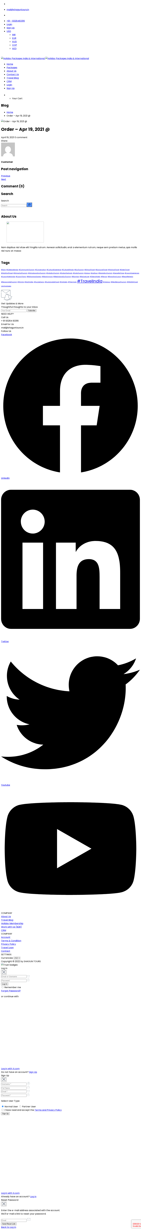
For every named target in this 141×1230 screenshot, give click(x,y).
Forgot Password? (11, 990)
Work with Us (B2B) (11, 926)
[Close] (4, 972)
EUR (14, 38)
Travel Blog (13, 77)
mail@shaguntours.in (18, 9)
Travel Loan (7, 947)
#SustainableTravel (52, 282)
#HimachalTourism (20, 273)
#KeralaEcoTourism (105, 273)
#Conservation (40, 270)
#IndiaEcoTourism (52, 273)
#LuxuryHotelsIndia (8, 277)
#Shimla (20, 282)
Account (5, 937)
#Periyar (104, 277)
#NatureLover (85, 277)
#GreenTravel (125, 270)
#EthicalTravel (89, 270)
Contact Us (13, 74)
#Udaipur (106, 282)
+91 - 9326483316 (16, 20)
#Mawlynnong (47, 277)
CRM (9, 81)
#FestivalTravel (113, 270)
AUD (14, 41)
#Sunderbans (39, 282)
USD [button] (9, 31)
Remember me (12, 987)
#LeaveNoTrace (118, 273)
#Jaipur (87, 273)
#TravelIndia (89, 281)
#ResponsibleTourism (9, 282)
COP (14, 45)
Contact (5, 951)
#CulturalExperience (54, 270)
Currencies (7, 958)
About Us (11, 71)
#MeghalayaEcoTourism (62, 277)
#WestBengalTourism (118, 282)
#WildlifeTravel (132, 282)
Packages (12, 67)
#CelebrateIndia (12, 270)
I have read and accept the (33, 1110)
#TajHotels (63, 282)
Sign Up (11, 27)
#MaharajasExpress (34, 277)
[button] (73, 94)
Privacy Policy (8, 944)
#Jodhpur (94, 273)
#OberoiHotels (95, 277)
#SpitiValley (29, 282)
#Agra (3, 270)
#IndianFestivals (66, 273)
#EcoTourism (79, 270)
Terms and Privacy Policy (48, 1110)
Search (5, 200)
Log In (33, 1196)
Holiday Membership (12, 923)
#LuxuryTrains (21, 277)
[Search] (29, 204)
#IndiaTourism (78, 273)
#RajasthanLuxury (114, 277)
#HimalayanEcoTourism (37, 273)
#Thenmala (72, 282)
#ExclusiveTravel (101, 270)
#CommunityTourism (27, 270)
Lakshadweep (6, 286)
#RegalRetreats (127, 277)
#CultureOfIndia (68, 270)
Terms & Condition (11, 940)
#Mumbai (75, 277)
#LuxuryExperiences (132, 273)
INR (14, 34)
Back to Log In (8, 1227)
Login (9, 24)
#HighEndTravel (7, 273)
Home (10, 64)
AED (14, 48)
